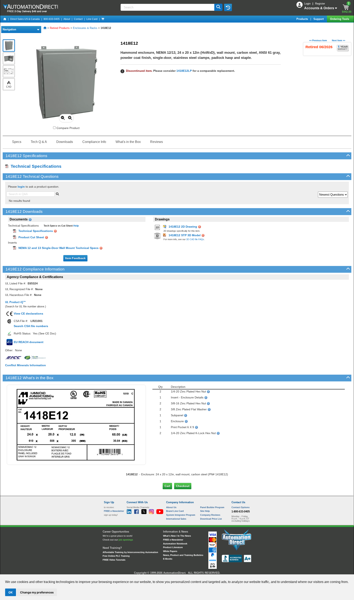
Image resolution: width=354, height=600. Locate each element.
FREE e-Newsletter (173, 539)
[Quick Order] (102, 19)
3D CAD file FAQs (195, 239)
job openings (126, 539)
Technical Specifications (34, 166)
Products (302, 19)
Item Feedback (75, 258)
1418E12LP (184, 70)
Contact (78, 19)
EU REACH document (28, 342)
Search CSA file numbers (31, 326)
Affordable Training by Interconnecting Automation (130, 552)
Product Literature (173, 547)
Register (320, 3)
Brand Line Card (175, 511)
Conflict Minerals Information (25, 365)
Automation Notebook (175, 543)
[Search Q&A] (57, 193)
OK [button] (10, 592)
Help (76, 225)
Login (307, 3)
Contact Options (240, 507)
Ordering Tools (340, 19)
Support (318, 19)
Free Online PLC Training (116, 556)
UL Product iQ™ (15, 302)
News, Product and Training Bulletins (183, 555)
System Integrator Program (180, 515)
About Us (171, 507)
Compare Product (67, 128)
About (67, 19)
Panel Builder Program (212, 507)
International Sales (176, 519)
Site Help (205, 511)
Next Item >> (338, 40)
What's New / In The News (177, 536)
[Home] (4, 19)
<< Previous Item (318, 40)
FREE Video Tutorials (114, 560)
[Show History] (228, 7)
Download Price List (211, 519)
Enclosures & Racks (85, 28)
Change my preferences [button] (37, 592)
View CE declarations (28, 313)
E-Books (167, 559)
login (21, 186)
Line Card (92, 19)
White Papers (170, 551)
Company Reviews (210, 515)
